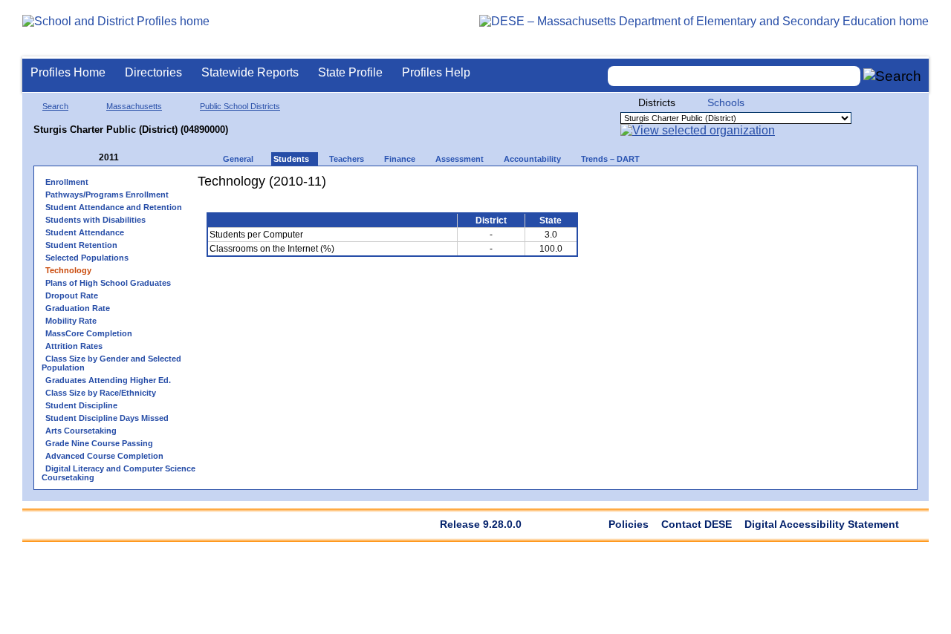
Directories (153, 72)
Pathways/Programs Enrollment (107, 194)
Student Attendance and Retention (113, 207)
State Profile (350, 72)
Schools (725, 102)
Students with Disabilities (95, 219)
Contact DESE (696, 524)
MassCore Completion (88, 333)
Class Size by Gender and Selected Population (111, 363)
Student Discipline (81, 405)
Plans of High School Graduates (108, 282)
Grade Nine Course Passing (99, 443)
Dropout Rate (71, 295)
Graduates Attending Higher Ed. (108, 380)
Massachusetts (134, 106)
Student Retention (81, 245)
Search (55, 106)
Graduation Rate (77, 308)
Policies (628, 524)
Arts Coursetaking (81, 430)
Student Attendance (84, 232)
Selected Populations (87, 257)
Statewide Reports (250, 72)
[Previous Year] (88, 157)
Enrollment (66, 181)
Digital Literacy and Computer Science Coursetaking (118, 473)
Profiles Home (68, 72)
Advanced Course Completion (104, 455)
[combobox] (734, 76)
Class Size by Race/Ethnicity (100, 392)
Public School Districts (240, 106)
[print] (493, 187)
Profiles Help (436, 72)
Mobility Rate (71, 320)
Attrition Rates (74, 345)
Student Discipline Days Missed (107, 418)
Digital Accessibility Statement (821, 524)
